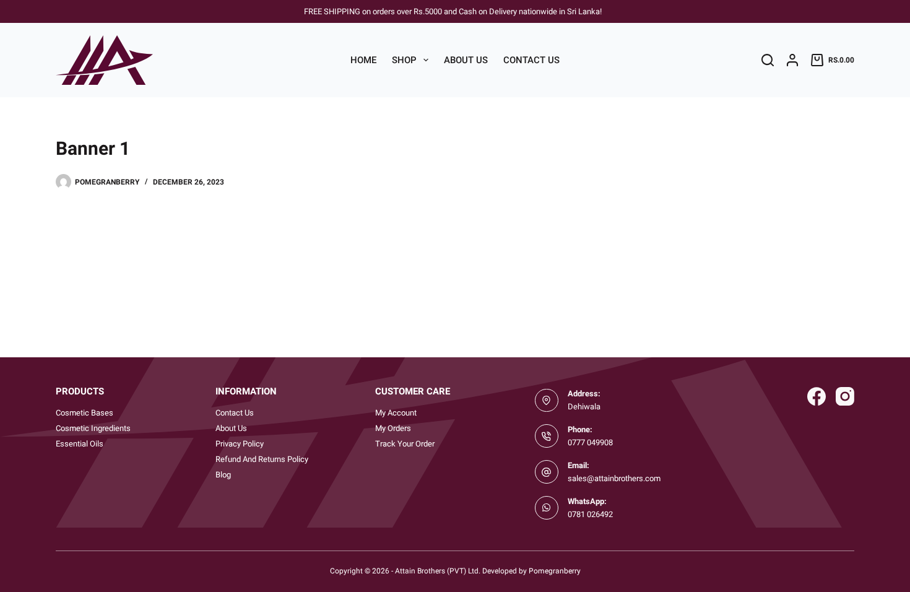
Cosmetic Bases (84, 413)
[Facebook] (816, 396)
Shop (404, 60)
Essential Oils (79, 444)
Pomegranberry (555, 571)
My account (396, 412)
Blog (223, 475)
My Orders (393, 428)
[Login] (792, 60)
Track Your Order (405, 443)
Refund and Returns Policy (261, 459)
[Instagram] (845, 396)
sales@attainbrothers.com (614, 478)
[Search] (767, 60)
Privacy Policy (239, 444)
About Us (466, 60)
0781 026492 (590, 514)
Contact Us (531, 60)
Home (363, 60)
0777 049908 (590, 442)
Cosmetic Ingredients (93, 428)
